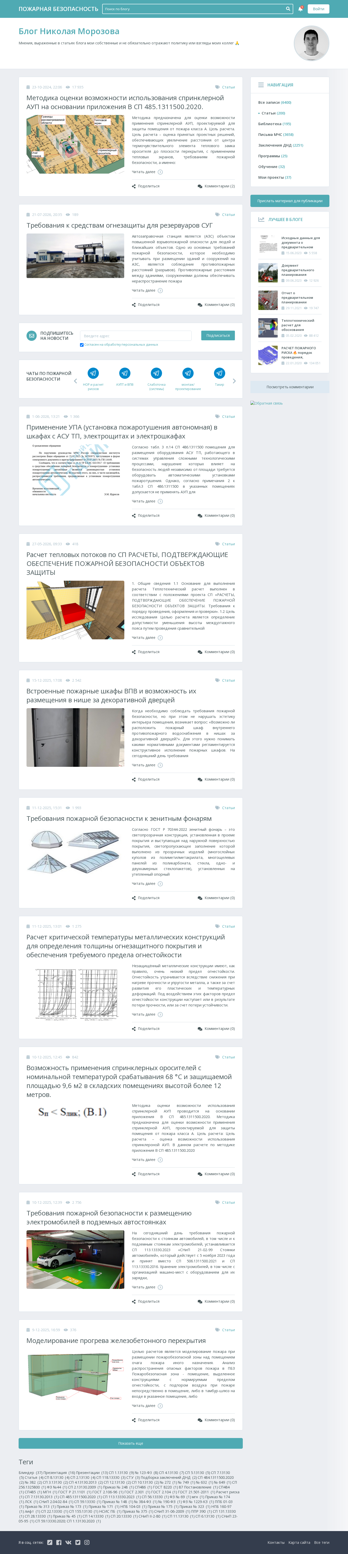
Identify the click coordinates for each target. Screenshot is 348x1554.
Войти (318, 8)
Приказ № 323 (194, 1506)
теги (321, 1542)
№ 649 (222, 1482)
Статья (34, 1477)
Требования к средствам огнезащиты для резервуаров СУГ (119, 225)
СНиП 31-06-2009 (172, 1511)
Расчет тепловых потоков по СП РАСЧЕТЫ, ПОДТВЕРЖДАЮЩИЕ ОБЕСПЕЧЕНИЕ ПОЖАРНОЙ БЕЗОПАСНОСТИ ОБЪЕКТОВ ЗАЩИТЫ (127, 563)
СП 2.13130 (83, 1477)
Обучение (271, 166)
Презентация (59, 1472)
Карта (299, 1542)
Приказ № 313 (40, 1506)
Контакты (276, 1542)
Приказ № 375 (137, 1511)
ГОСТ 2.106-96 (108, 1492)
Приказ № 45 (67, 1516)
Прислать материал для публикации (290, 200)
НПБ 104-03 (133, 1506)
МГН (50, 1492)
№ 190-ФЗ (170, 1501)
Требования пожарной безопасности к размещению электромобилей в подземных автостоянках (109, 1217)
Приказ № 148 (117, 1501)
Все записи (274, 102)
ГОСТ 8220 (165, 1487)
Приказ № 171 (103, 1506)
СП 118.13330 (111, 1477)
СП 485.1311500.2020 (81, 1496)
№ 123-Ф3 (146, 1472)
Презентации (92, 1472)
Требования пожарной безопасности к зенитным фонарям (119, 818)
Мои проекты (274, 177)
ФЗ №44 (57, 1487)
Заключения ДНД (280, 145)
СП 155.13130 (83, 1511)
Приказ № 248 (118, 1487)
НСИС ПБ (110, 1511)
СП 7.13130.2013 (42, 1496)
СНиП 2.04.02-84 (56, 1501)
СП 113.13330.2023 (122, 1496)
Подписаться (218, 335)
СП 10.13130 (145, 1482)
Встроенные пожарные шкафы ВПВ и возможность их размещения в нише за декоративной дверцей (111, 695)
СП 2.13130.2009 (85, 1487)
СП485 (33, 1492)
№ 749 (186, 1482)
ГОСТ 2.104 (164, 1492)
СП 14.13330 (96, 1516)
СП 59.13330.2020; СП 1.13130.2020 (68, 1521)
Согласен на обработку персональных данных (121, 344)
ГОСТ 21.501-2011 (196, 1492)
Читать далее (144, 171)
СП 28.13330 (38, 1516)
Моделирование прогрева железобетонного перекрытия (116, 1340)
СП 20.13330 (124, 1516)
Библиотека (274, 123)
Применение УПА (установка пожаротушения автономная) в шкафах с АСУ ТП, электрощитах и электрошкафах (121, 432)
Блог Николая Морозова (69, 30)
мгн (198, 1496)
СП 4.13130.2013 (86, 1482)
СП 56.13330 (155, 1496)
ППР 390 (201, 1511)
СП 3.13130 (55, 1482)
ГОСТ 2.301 (137, 1492)
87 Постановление (198, 1487)
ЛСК (31, 1501)
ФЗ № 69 (180, 1496)
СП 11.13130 (181, 1516)
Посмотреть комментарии (290, 386)
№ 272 (168, 1482)
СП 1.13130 (121, 1472)
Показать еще (130, 1443)
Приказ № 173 (72, 1506)
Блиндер (31, 1472)
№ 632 (204, 1482)
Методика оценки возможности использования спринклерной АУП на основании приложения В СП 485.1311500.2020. (125, 102)
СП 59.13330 (87, 1501)
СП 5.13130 (197, 1472)
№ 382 (33, 1482)
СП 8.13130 (57, 1477)
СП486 (143, 1487)
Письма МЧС (275, 134)
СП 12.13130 (117, 1482)
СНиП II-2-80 (153, 1516)
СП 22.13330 (54, 1511)
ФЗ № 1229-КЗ (198, 1501)
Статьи (228, 87)
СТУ (133, 1477)
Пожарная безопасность (58, 9)
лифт (32, 1511)
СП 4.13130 (171, 1472)
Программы (272, 155)
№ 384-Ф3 (145, 1501)
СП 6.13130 (208, 1516)
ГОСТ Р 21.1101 (74, 1492)
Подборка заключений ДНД (169, 1477)
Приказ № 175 (163, 1506)
